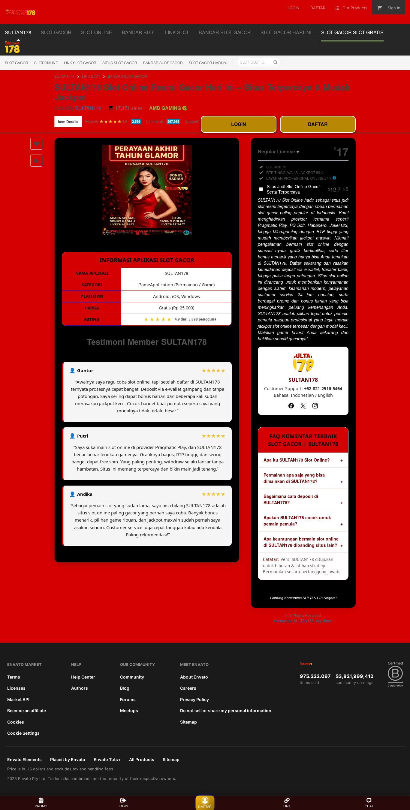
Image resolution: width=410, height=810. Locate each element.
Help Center (83, 676)
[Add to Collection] (36, 161)
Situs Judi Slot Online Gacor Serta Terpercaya (307, 189)
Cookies (15, 721)
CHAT (369, 806)
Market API (18, 699)
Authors (79, 688)
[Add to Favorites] (36, 144)
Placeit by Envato (67, 759)
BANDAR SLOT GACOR (163, 62)
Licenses (16, 688)
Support (191, 121)
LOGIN (238, 124)
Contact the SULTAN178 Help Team (303, 620)
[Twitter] (303, 406)
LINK (287, 806)
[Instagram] (315, 406)
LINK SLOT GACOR (80, 62)
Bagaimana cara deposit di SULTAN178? (291, 499)
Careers (188, 688)
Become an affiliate (26, 710)
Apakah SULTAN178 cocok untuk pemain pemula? (297, 520)
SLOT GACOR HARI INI (208, 62)
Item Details (68, 121)
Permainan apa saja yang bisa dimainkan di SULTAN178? (294, 478)
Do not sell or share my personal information (225, 710)
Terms (13, 676)
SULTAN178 (64, 76)
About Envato (194, 676)
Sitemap (188, 721)
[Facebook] (291, 406)
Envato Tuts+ (107, 759)
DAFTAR (318, 124)
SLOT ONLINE (46, 62)
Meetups (129, 710)
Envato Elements (24, 759)
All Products (141, 759)
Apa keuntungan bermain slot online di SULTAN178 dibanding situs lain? (301, 542)
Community (132, 676)
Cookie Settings (23, 733)
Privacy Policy (194, 699)
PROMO (41, 806)
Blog (124, 688)
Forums (128, 699)
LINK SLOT (91, 76)
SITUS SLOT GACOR (119, 62)
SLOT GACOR (16, 62)
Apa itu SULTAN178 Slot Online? (297, 460)
